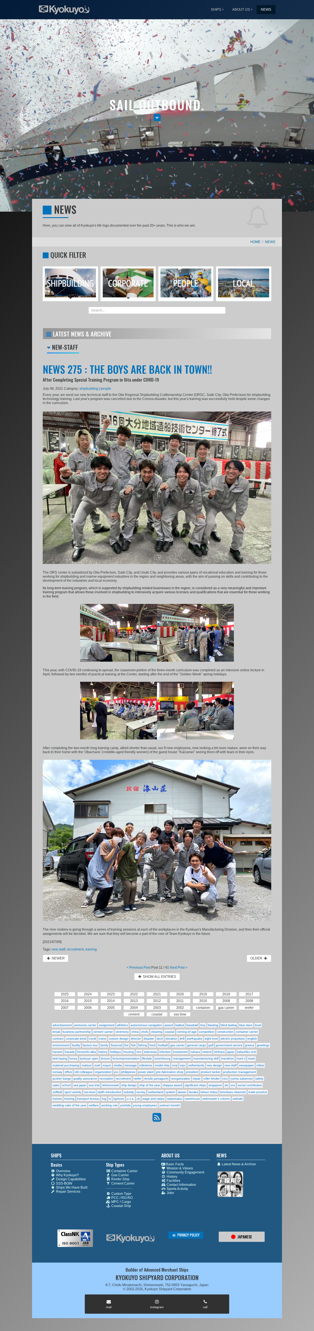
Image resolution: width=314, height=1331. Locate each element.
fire (126, 1045)
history (102, 1052)
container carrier (247, 1031)
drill (182, 1038)
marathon (227, 1058)
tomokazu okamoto (233, 1092)
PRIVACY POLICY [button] (188, 1235)
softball (57, 1092)
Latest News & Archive (238, 1164)
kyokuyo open (89, 1058)
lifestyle (147, 1058)
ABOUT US (241, 9)
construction (225, 1031)
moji (175, 1065)
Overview (62, 1171)
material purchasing (66, 1065)
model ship (162, 1065)
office (68, 1072)
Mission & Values (179, 1168)
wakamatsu (174, 1098)
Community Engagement (185, 1172)
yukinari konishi (169, 1105)
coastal (169, 1031)
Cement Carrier (122, 1183)
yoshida (125, 1105)
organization (103, 1072)
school (66, 1085)
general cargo (196, 1045)
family (104, 1045)
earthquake (194, 1038)
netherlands (196, 1065)
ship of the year (149, 1085)
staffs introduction (109, 1092)
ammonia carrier (85, 1025)
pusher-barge (62, 1078)
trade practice (257, 1092)
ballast (179, 1025)
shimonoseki (110, 1085)
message (130, 1065)
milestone (145, 1065)
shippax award (172, 1085)
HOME (255, 242)
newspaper (246, 1065)
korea (73, 1058)
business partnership (77, 1031)
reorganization (180, 1078)
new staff (58, 949)
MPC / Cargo (120, 1202)
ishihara (219, 1052)
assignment (106, 1025)
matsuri (87, 1065)
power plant (146, 1072)
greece (249, 1045)
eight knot (211, 1038)
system (170, 1092)
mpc (183, 1065)
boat (258, 1025)
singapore (215, 1085)
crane (102, 1038)
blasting (213, 1025)
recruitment (75, 949)
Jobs (170, 1193)
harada (70, 1052)
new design (214, 1065)
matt (97, 1065)
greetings (263, 1045)
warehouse (192, 1098)
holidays (115, 1052)
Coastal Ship (120, 1206)
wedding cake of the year (70, 1105)
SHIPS (216, 9)
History (171, 1176)
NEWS (266, 9)
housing (128, 1052)
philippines (128, 1072)
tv (110, 1098)
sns (232, 1085)
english (252, 1038)
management (182, 1058)
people (106, 388)
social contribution (250, 1085)
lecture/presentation (126, 1058)
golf (210, 1045)
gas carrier (177, 1045)
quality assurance (85, 1078)
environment (61, 1045)
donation (171, 1038)
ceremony (122, 1031)
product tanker (210, 1072)
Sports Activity (177, 1189)
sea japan (80, 1085)
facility (76, 1045)
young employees (145, 1105)
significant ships (195, 1085)
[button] (157, 117)
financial (116, 1045)
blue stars (245, 1025)
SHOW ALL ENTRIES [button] (159, 976)
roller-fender (211, 1078)
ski (226, 1085)
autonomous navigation (146, 1025)
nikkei (260, 1065)
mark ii (240, 1058)
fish (133, 1045)
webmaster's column (216, 1098)
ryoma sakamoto (241, 1078)
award (168, 1025)
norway (57, 1072)
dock (160, 1038)
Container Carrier (124, 1171)
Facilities (173, 1180)
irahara (195, 1052)
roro (225, 1078)
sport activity (73, 1092)
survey (140, 1092)
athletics (122, 1025)
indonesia (150, 1052)
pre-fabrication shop (169, 1072)
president (192, 1072)
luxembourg (162, 1058)
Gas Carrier (119, 1175)
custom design (118, 1038)
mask (251, 1058)
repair (197, 1078)
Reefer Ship (119, 1179)
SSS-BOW (63, 1183)
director (136, 1038)
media (118, 1065)
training (91, 949)
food (153, 1045)
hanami (58, 1052)
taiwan (182, 1092)
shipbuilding (88, 388)
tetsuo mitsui (209, 1092)
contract (58, 1038)
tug (104, 1098)
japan (231, 1052)
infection (165, 1052)
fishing (142, 1045)
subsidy (129, 1092)
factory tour (90, 1045)
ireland (206, 1052)
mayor (107, 1065)
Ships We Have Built (71, 1187)
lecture (105, 1058)
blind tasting (229, 1025)
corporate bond (76, 1038)
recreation (106, 1078)
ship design (129, 1085)
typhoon (118, 1098)
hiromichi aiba (86, 1052)
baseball (192, 1025)
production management (239, 1072)
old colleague (83, 1072)
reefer (138, 1078)
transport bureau (88, 1098)
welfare (94, 1105)
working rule (109, 1105)
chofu (144, 1031)
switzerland (155, 1092)
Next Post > (178, 967)
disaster (149, 1038)
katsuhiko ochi (246, 1052)
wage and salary (153, 1098)
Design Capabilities (70, 1179)
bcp (202, 1025)
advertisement (62, 1025)
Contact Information (181, 1184)
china (135, 1031)
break (56, 1031)
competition (206, 1031)
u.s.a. (130, 1098)
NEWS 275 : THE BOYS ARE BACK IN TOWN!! (127, 369)
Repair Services (67, 1191)
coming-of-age (187, 1031)
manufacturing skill (206, 1058)
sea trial (94, 1085)
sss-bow (89, 1092)
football (163, 1045)
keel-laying (60, 1058)
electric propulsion (232, 1038)
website (238, 1098)
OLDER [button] (256, 958)
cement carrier (103, 1031)
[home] (130, 1238)
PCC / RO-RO (121, 1198)
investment (180, 1052)
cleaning (156, 1031)
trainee (57, 1098)
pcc (116, 1072)
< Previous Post (138, 967)
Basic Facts (174, 1164)
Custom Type (120, 1193)
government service (229, 1045)
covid (92, 1038)
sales (56, 1085)
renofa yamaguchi (156, 1078)
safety (259, 1078)
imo (138, 1052)
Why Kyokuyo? (67, 1175)
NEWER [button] (58, 958)
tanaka (193, 1092)
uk (138, 1098)
